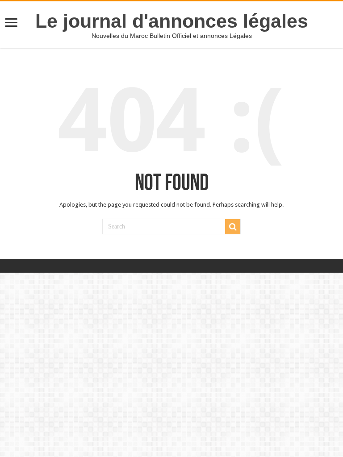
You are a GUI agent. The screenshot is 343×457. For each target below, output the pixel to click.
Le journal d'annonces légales (171, 21)
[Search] (232, 226)
